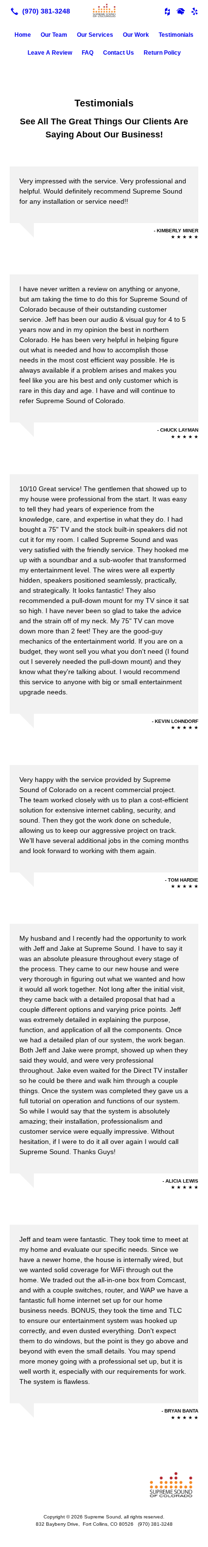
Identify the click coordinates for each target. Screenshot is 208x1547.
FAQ (87, 52)
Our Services (95, 34)
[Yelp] (194, 11)
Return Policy (162, 52)
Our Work (136, 34)
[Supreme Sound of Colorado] (104, 10)
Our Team (54, 34)
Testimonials (176, 34)
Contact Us (118, 52)
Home (23, 34)
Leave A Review (50, 52)
